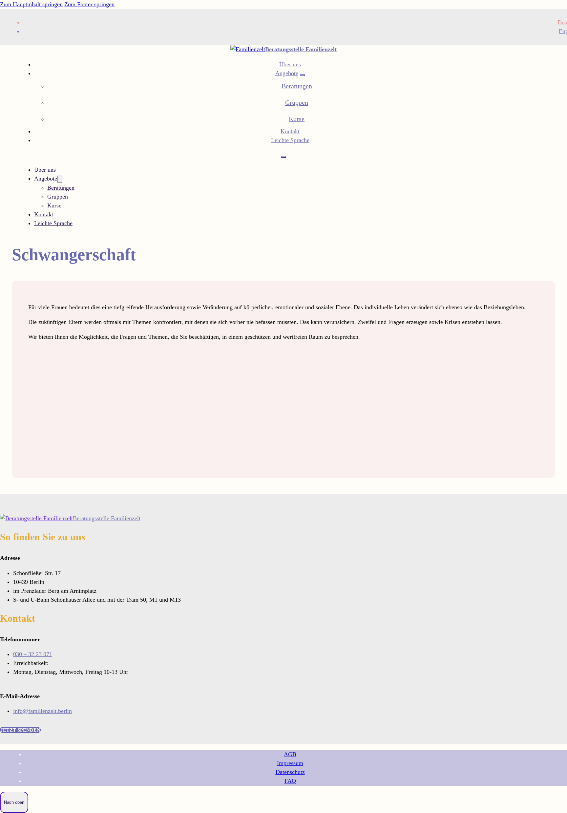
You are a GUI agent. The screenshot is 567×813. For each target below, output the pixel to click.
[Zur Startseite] (247, 49)
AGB (290, 754)
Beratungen (297, 86)
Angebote (286, 73)
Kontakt (290, 131)
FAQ (290, 781)
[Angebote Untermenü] (302, 75)
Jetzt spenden (20, 730)
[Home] (36, 518)
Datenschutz (290, 772)
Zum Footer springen (89, 4)
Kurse (296, 118)
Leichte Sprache (290, 140)
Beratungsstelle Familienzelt (301, 49)
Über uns (290, 64)
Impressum (290, 763)
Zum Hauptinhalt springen (31, 4)
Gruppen (296, 102)
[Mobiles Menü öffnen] (283, 157)
